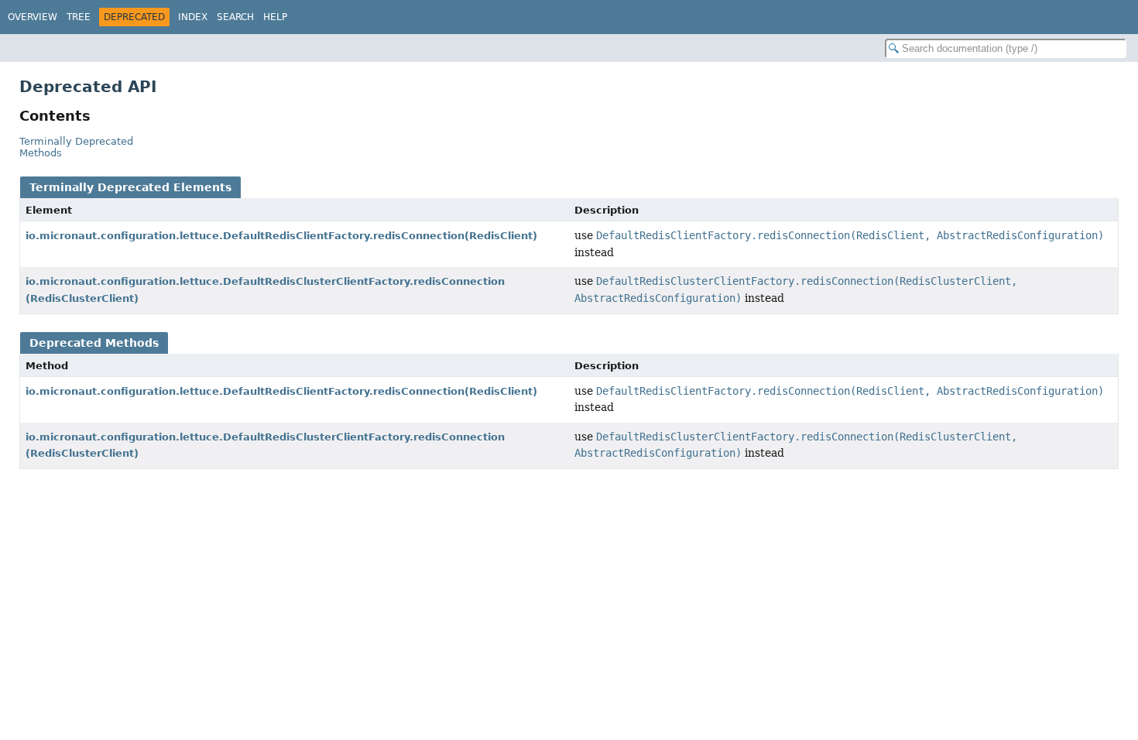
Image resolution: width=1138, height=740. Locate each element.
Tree (79, 17)
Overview (32, 17)
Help (275, 17)
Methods (40, 153)
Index (192, 17)
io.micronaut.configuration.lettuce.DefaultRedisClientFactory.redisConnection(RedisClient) (281, 236)
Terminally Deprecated (76, 141)
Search (235, 17)
